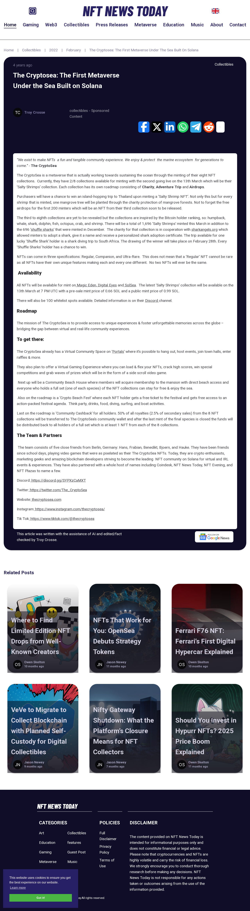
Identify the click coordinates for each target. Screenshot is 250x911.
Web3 (51, 25)
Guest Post (76, 852)
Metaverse (145, 25)
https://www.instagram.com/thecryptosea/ (69, 509)
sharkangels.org (204, 229)
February (73, 50)
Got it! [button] (41, 897)
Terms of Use (106, 863)
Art (41, 833)
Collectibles (76, 25)
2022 (53, 50)
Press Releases (112, 25)
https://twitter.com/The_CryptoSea (58, 490)
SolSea (130, 285)
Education (173, 25)
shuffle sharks (42, 229)
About (216, 25)
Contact (237, 25)
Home (10, 25)
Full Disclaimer (108, 836)
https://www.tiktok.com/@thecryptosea (61, 518)
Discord (152, 300)
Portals (118, 351)
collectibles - (80, 110)
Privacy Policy (105, 849)
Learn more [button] (18, 887)
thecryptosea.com (46, 499)
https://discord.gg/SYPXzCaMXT (58, 480)
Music (197, 25)
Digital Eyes (107, 285)
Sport (71, 871)
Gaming (31, 25)
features (74, 842)
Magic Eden (86, 285)
